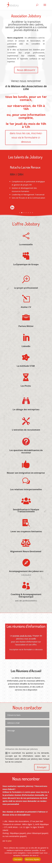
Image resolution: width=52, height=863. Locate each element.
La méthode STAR (26, 366)
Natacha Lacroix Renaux (25, 167)
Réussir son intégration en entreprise (26, 472)
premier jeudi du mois (22, 635)
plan (9, 841)
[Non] (49, 854)
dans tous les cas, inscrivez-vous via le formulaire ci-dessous (26, 137)
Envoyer (42, 767)
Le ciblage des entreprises (26, 409)
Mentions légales (32, 859)
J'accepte (18, 859)
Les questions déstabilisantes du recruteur (26, 451)
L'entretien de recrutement (26, 429)
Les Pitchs (26, 386)
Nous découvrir (26, 70)
